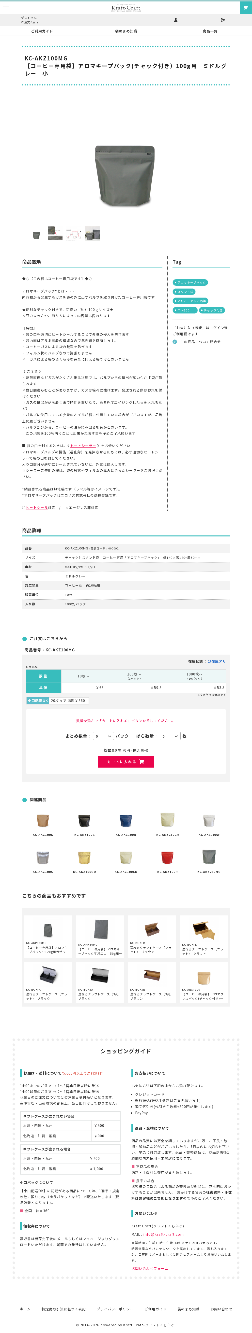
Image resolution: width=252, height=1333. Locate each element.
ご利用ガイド (155, 1308)
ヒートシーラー (83, 445)
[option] (126, 158)
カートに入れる (122, 761)
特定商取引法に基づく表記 (64, 1308)
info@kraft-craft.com (163, 1234)
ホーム (25, 1308)
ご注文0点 (28, 22)
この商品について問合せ (200, 341)
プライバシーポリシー (115, 1308)
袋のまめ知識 (188, 1308)
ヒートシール (37, 507)
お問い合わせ (221, 1308)
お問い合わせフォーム (149, 1268)
